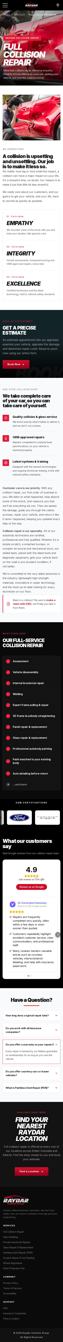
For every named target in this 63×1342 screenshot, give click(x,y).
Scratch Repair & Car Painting (18, 1257)
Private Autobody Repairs (17, 1242)
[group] (31, 817)
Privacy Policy (10, 1283)
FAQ (5, 1308)
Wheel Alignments (12, 1263)
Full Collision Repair (13, 1231)
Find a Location (29, 1171)
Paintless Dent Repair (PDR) (18, 1252)
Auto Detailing (10, 1237)
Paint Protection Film (14, 1268)
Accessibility (9, 1293)
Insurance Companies (14, 1313)
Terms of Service (12, 1288)
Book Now (13, 364)
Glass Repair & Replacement (18, 1247)
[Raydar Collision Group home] (31, 5)
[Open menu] (5, 5)
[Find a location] (57, 5)
